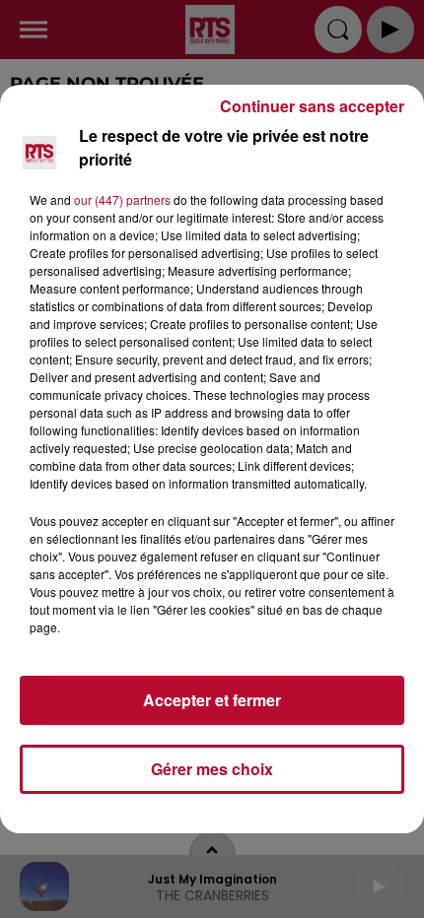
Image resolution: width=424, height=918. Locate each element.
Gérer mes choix (212, 768)
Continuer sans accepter (312, 106)
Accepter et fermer (212, 699)
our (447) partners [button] (122, 199)
